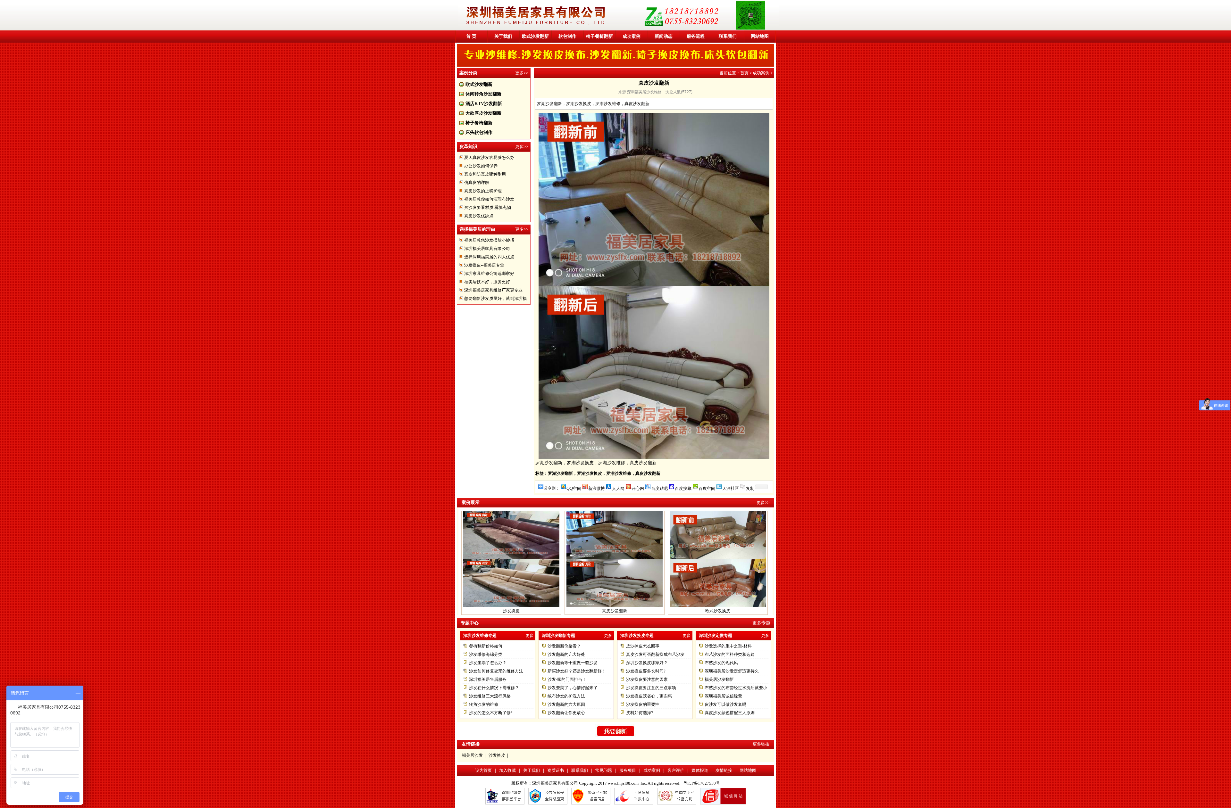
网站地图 (760, 36)
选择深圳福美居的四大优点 (489, 256)
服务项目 (627, 770)
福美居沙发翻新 (719, 679)
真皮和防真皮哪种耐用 (485, 174)
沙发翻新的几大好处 (566, 654)
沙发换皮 (511, 589)
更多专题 (761, 623)
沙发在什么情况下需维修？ (494, 687)
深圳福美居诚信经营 (723, 696)
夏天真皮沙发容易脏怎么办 (489, 157)
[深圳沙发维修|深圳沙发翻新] (618, 29)
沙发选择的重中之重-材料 (728, 646)
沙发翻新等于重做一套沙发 (573, 662)
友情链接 (724, 770)
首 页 (471, 36)
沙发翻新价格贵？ (564, 646)
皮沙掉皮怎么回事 (642, 646)
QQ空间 (573, 488)
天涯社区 (730, 488)
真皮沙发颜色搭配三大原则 (730, 712)
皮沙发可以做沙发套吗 (725, 704)
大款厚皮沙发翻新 (483, 113)
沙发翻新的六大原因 (566, 704)
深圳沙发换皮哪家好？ (647, 662)
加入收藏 (507, 770)
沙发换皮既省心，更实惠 (649, 696)
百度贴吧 (659, 488)
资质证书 (555, 770)
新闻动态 (664, 36)
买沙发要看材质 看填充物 (487, 207)
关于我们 (503, 36)
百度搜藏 (683, 488)
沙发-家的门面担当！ (567, 679)
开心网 (638, 488)
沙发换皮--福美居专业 (484, 265)
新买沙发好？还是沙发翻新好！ (577, 671)
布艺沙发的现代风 (721, 662)
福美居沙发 (472, 755)
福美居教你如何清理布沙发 (489, 199)
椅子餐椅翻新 (599, 36)
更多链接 (761, 744)
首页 (744, 72)
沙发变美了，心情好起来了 (573, 687)
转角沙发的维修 (483, 704)
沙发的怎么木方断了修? (491, 712)
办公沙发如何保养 (481, 165)
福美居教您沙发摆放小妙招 (489, 240)
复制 (750, 488)
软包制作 (567, 36)
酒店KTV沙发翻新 (483, 103)
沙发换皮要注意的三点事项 (651, 687)
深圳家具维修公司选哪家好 (489, 273)
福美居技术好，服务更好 (487, 281)
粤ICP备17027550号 (701, 783)
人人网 (618, 488)
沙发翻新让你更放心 (566, 712)
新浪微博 (596, 488)
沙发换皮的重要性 (642, 704)
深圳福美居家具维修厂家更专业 (493, 290)
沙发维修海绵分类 (485, 654)
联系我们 (728, 36)
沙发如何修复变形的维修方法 (496, 671)
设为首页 (483, 770)
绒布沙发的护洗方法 (566, 696)
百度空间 (707, 488)
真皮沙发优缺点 (478, 215)
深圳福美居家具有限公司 (487, 248)
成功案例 (632, 36)
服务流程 (696, 36)
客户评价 (675, 770)
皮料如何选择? (639, 712)
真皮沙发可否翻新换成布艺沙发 (655, 654)
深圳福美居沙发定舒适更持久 (732, 671)
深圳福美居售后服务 (488, 679)
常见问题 (603, 770)
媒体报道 (699, 770)
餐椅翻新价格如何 (485, 646)
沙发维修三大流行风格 (490, 696)
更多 (529, 635)
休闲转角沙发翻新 (483, 94)
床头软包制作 (478, 132)
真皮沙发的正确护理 (483, 190)
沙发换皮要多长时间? (646, 671)
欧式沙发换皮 (717, 589)
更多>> (521, 72)
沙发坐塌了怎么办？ (488, 662)
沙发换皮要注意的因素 (647, 679)
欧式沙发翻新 (535, 36)
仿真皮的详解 (476, 182)
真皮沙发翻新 (614, 589)
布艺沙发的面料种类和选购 (730, 654)
